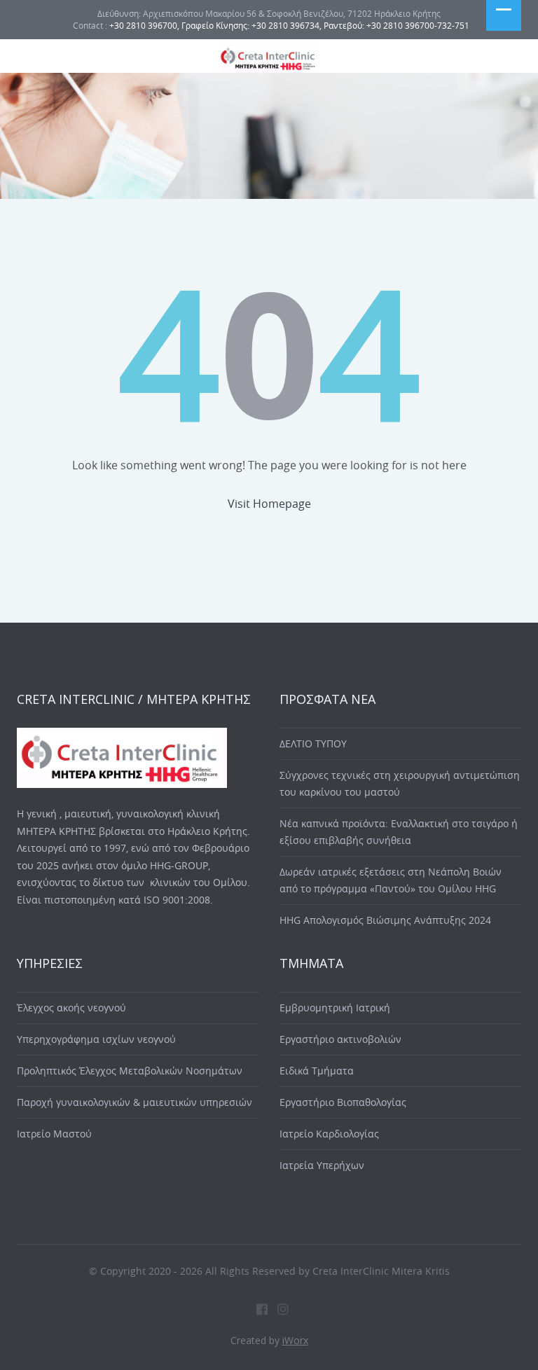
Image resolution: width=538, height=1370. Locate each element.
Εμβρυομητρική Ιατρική (335, 1007)
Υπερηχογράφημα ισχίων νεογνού (96, 1039)
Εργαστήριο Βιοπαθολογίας (343, 1102)
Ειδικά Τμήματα (317, 1070)
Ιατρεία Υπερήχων (322, 1165)
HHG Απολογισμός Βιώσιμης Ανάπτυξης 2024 (385, 920)
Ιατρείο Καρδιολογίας (329, 1133)
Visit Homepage (269, 503)
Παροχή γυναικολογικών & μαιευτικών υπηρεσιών (134, 1102)
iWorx (295, 1340)
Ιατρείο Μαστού (54, 1133)
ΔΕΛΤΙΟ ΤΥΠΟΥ (313, 743)
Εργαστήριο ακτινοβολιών (340, 1039)
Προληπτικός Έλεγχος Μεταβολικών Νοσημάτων (129, 1070)
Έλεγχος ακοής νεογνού (71, 1007)
